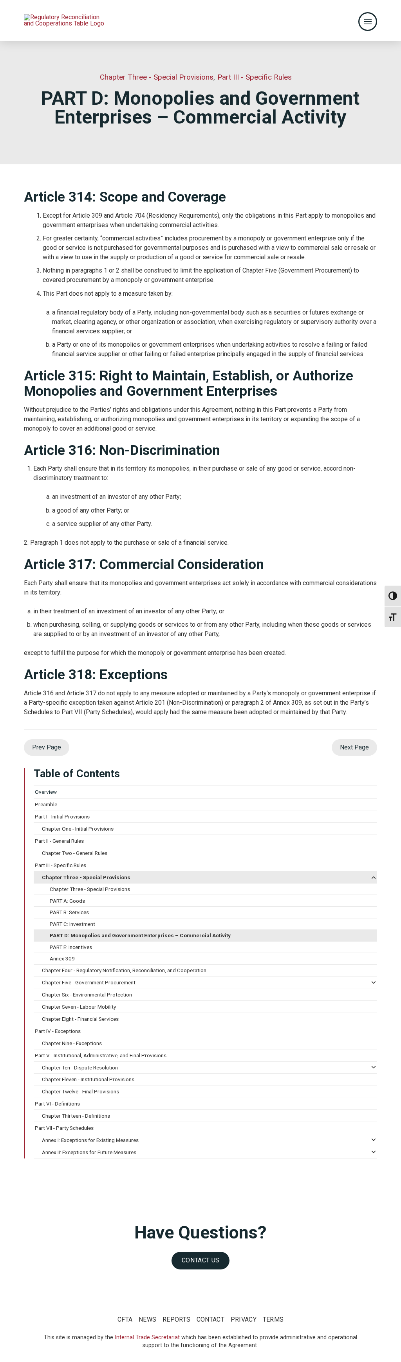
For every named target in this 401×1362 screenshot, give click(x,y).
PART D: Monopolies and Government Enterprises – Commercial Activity (140, 935)
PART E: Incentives (71, 947)
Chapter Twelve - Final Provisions (80, 1091)
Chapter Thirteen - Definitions (76, 1116)
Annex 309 (62, 958)
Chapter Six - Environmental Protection (87, 994)
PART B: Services (69, 912)
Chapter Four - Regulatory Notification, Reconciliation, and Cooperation (124, 970)
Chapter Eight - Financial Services (80, 1019)
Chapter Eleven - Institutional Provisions (88, 1079)
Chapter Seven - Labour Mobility (79, 1007)
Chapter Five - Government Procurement (88, 982)
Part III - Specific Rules (60, 865)
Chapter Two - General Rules (74, 853)
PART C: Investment (72, 924)
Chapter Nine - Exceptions (72, 1043)
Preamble (46, 804)
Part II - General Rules (59, 841)
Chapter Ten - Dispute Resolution (80, 1067)
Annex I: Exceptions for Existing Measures (90, 1140)
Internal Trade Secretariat (147, 1337)
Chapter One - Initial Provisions (78, 829)
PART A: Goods (67, 901)
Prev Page (46, 747)
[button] (367, 21)
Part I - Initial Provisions (62, 816)
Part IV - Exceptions (58, 1031)
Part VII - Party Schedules (64, 1128)
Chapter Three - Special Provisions (86, 877)
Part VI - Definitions (57, 1103)
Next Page (354, 747)
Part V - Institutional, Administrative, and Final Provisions (100, 1055)
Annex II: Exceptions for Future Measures (89, 1152)
